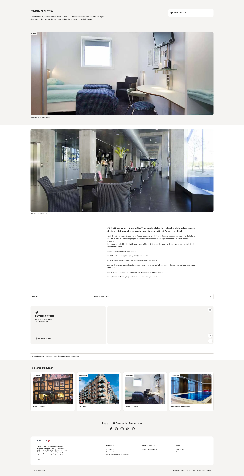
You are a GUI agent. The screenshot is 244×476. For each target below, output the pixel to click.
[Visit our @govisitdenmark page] (127, 428)
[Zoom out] (210, 341)
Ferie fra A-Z (180, 449)
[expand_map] (210, 310)
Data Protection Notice (180, 470)
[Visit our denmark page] (110, 428)
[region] (160, 325)
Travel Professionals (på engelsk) (117, 454)
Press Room (110, 449)
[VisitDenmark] (43, 441)
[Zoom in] (210, 335)
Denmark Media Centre (149, 449)
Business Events (111, 452)
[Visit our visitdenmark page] (122, 428)
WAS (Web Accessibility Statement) (201, 470)
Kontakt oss (180, 452)
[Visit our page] (116, 428)
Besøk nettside (179, 12)
